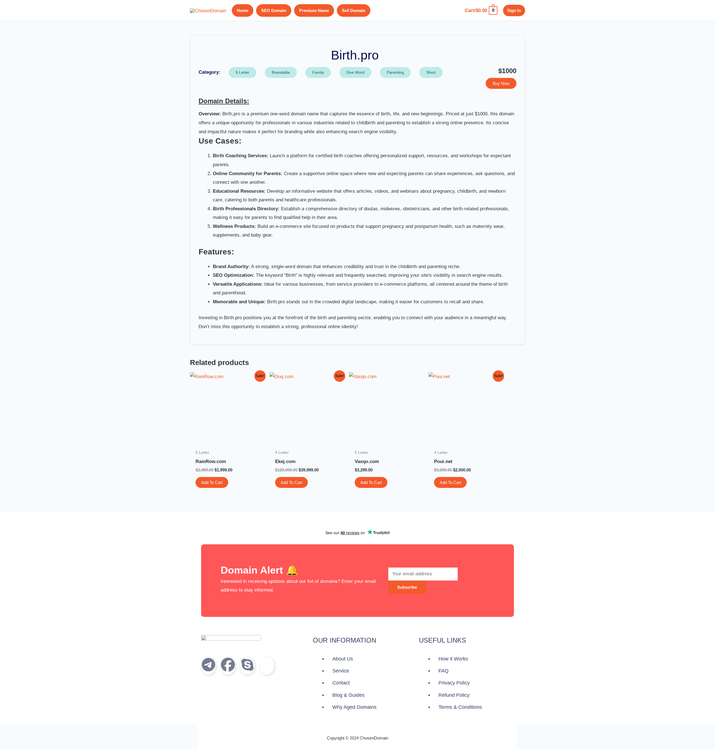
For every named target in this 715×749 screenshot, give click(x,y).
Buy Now (501, 83)
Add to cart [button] (212, 482)
